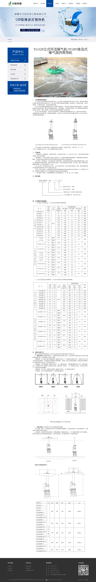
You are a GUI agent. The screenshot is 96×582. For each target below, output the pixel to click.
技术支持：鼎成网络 (83, 579)
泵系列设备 (13, 69)
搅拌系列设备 (13, 65)
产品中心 (50, 3)
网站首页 (35, 3)
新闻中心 (64, 3)
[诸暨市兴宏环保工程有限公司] (15, 3)
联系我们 (85, 3)
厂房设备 (57, 3)
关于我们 (42, 3)
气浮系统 (12, 74)
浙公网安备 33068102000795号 (54, 579)
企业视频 (10, 570)
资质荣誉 (71, 3)
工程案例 (78, 3)
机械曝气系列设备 (14, 60)
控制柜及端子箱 (14, 78)
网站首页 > (81, 39)
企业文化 (10, 568)
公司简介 (10, 566)
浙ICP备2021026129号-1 (39, 579)
